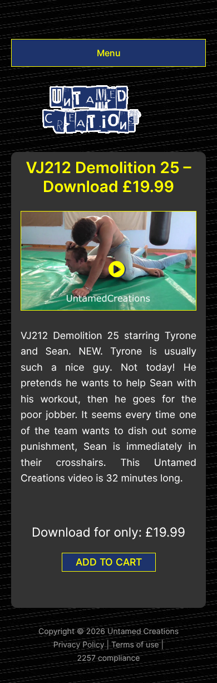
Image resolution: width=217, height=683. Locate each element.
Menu (109, 52)
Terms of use (135, 645)
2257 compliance (108, 658)
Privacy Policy (79, 645)
